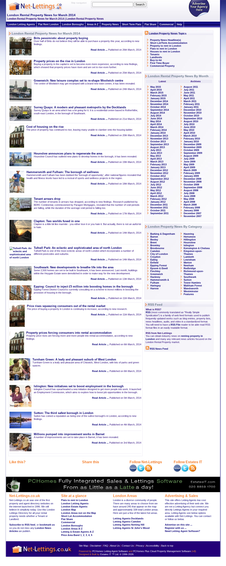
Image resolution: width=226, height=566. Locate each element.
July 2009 (189, 158)
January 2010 (191, 141)
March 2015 (156, 92)
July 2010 (189, 124)
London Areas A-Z (72, 528)
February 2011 (192, 104)
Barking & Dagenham (162, 233)
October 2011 (158, 210)
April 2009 (189, 167)
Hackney (155, 277)
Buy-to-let (156, 60)
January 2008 (191, 210)
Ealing (154, 259)
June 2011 (189, 92)
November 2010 (193, 112)
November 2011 (159, 207)
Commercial (166, 24)
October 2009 (191, 150)
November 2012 (159, 173)
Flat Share (150, 24)
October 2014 (158, 107)
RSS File (175, 324)
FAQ (105, 545)
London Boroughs (73, 24)
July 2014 (155, 115)
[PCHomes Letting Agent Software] (113, 491)
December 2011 (159, 204)
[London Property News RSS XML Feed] (148, 470)
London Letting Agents (21, 24)
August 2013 (157, 147)
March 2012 (156, 196)
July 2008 (189, 193)
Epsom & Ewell (159, 268)
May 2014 (155, 121)
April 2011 (189, 98)
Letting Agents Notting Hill (128, 524)
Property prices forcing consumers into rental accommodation (69, 332)
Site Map (83, 545)
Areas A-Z (92, 24)
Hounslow (190, 242)
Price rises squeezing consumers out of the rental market (66, 306)
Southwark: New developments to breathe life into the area (73, 267)
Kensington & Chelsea (197, 248)
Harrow (154, 288)
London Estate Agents (74, 506)
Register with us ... (175, 528)
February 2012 (158, 199)
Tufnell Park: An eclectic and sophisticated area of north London (78, 248)
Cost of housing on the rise (45, 126)
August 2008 (191, 190)
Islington (189, 245)
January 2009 (191, 176)
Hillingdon (190, 239)
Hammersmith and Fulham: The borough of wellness (62, 172)
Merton (188, 262)
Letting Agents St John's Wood (131, 528)
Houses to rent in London (165, 51)
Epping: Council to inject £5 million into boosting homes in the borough (83, 286)
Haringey (155, 285)
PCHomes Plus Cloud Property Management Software (162, 551)
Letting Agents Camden (127, 521)
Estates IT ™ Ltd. (109, 554)
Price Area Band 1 (71, 535)
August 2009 (191, 155)
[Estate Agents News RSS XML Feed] (192, 470)
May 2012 (155, 190)
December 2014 (159, 101)
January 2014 (158, 132)
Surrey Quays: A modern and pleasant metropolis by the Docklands (80, 107)
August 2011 (191, 87)
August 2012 (157, 181)
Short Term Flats (131, 24)
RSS (148, 312)
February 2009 (192, 173)
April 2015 (156, 89)
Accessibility (152, 545)
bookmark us (47, 524)
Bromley (155, 245)
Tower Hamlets (192, 282)
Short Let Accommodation (76, 516)
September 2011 (159, 213)
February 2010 (192, 138)
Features (189, 294)
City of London (159, 254)
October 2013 (158, 141)
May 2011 (189, 95)
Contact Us (128, 545)
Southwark (190, 277)
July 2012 (155, 184)
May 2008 (189, 199)
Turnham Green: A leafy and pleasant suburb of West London (74, 359)
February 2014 (158, 130)
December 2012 (159, 170)
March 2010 (190, 135)
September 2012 (159, 178)
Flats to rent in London (163, 48)
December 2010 (192, 110)
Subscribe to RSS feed (22, 524)
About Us (115, 545)
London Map (68, 509)
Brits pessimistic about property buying (61, 38)
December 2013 (159, 135)
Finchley (155, 271)
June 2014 (156, 118)
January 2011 (191, 107)
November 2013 (159, 138)
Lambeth (189, 256)
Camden (155, 251)
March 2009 (190, 170)
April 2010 (189, 132)
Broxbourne (157, 248)
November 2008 (193, 181)
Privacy (140, 545)
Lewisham (190, 259)
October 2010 (191, 115)
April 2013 (156, 158)
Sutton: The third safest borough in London (63, 413)
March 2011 (190, 101)
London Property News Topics (167, 33)
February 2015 (158, 95)
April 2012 (156, 193)
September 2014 (159, 110)
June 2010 (189, 127)
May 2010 (189, 130)
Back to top (167, 545)
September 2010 (193, 118)
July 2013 (155, 150)
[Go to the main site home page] (39, 11)
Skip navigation (79, 3)
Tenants (154, 54)
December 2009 (192, 144)
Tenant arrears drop (47, 198)
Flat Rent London (48, 24)
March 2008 (190, 204)
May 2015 (155, 87)
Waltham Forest (193, 285)
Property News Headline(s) (165, 40)
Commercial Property (162, 66)
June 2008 (189, 196)
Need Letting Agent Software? (182, 531)
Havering (189, 233)
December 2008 (192, 178)
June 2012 (156, 187)
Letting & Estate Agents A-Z (77, 531)
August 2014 (157, 112)
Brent (153, 242)
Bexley (154, 239)
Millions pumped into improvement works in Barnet (69, 434)
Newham (189, 265)
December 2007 (192, 213)
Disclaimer (95, 545)
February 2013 (158, 164)
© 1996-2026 (127, 554)
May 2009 (189, 164)
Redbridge (190, 268)
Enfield (154, 262)
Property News (110, 24)
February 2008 (192, 207)
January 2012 (158, 201)
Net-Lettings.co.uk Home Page (42, 555)
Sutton (188, 279)
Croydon (155, 256)
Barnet (154, 236)
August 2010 (191, 121)
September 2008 (193, 187)
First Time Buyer (159, 63)
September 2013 (159, 144)
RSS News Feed (158, 348)
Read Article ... (99, 49)
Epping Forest (158, 265)
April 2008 (189, 201)
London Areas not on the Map (78, 513)
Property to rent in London (165, 45)
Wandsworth (191, 288)
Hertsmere (190, 236)
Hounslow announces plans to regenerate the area (68, 153)
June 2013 (156, 153)
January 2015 (158, 98)
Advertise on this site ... (178, 524)
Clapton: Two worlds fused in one (57, 221)
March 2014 (156, 127)
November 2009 (193, 147)
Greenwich (156, 274)
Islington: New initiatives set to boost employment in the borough (79, 386)
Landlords (156, 57)
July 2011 (189, 89)
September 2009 (193, 153)
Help (179, 24)
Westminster (191, 291)
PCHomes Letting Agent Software (110, 551)
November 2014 (159, 104)
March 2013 (156, 161)
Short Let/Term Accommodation (168, 43)
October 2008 (191, 184)
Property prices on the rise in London (59, 61)
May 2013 (155, 155)
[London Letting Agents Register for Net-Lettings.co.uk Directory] (199, 16)
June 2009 (189, 161)
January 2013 (158, 167)
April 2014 (156, 124)
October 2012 (158, 176)
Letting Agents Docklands (128, 518)
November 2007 (193, 216)
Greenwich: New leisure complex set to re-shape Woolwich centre (78, 80)
